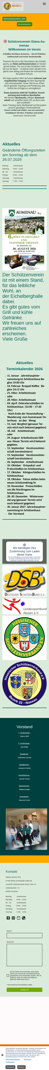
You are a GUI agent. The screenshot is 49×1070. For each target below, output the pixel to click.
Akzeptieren (10, 1067)
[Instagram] (13, 918)
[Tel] (23, 918)
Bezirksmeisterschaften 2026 (14, 19)
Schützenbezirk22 (24, 24)
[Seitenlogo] (13, 6)
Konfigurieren (10, 1062)
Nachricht (10, 942)
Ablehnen (21, 1067)
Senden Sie (25, 990)
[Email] (18, 918)
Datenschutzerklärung (13, 1059)
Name (9, 931)
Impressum (27, 1059)
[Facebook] (8, 918)
